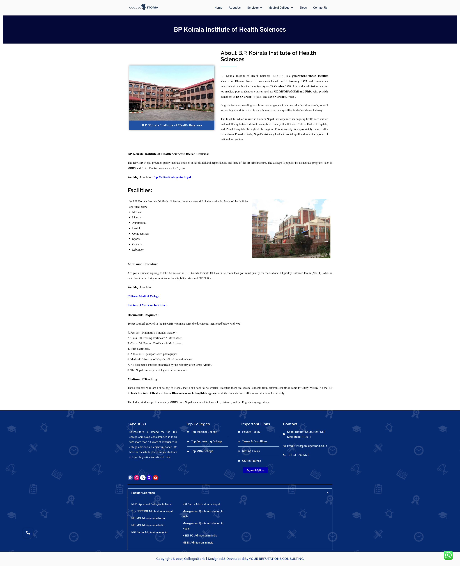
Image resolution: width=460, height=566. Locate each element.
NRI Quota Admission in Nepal (201, 504)
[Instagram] (136, 477)
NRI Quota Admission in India (149, 532)
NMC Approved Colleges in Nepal (151, 504)
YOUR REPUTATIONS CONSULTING (276, 559)
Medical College (278, 7)
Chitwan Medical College (143, 296)
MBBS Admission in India (198, 542)
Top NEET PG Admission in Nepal (152, 511)
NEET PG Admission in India (200, 535)
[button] (254, 8)
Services (253, 7)
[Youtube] (155, 477)
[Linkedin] (149, 477)
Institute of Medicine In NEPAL (147, 305)
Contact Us (320, 7)
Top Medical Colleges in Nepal (172, 177)
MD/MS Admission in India (147, 525)
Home (218, 7)
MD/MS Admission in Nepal (148, 518)
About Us (235, 7)
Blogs (303, 7)
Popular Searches (143, 493)
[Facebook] (130, 477)
